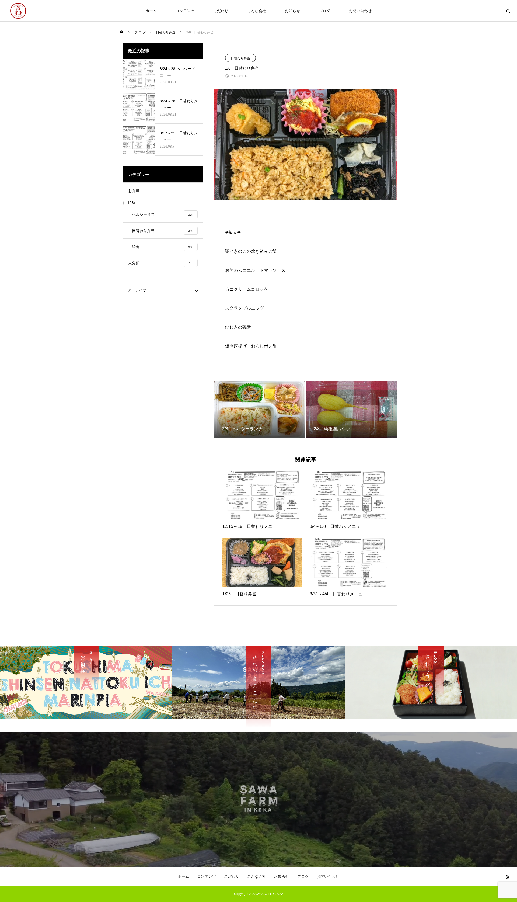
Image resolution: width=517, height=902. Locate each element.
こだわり (220, 11)
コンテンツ (185, 11)
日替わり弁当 (240, 58)
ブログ (324, 11)
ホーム (151, 11)
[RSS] (507, 877)
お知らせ (292, 11)
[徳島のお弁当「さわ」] (18, 11)
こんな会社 (256, 11)
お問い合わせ (360, 11)
